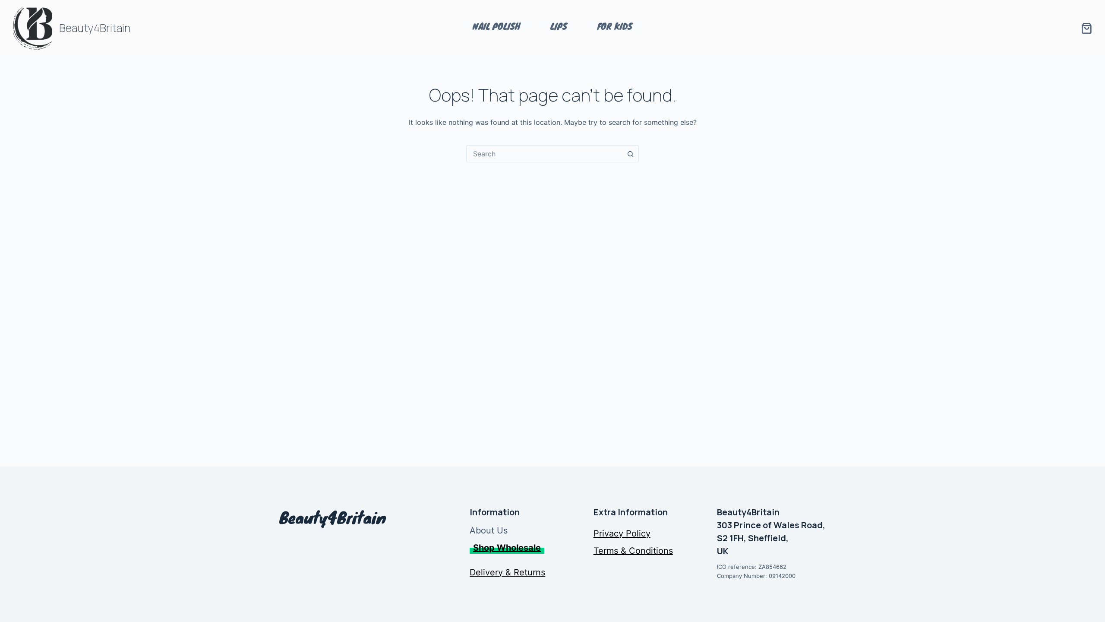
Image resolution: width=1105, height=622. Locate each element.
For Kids (614, 26)
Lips (558, 26)
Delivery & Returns (507, 572)
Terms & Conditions (633, 551)
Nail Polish (496, 26)
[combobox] (544, 153)
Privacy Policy (622, 533)
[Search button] (630, 154)
